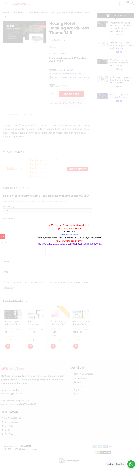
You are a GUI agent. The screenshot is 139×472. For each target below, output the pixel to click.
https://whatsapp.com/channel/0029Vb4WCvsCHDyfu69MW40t (69, 244)
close (103, 222)
